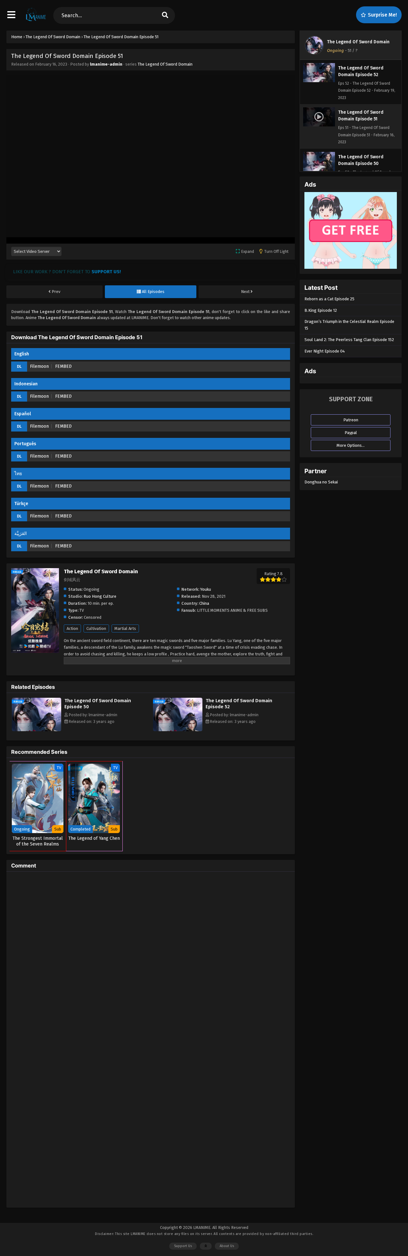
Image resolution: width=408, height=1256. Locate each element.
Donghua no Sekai (321, 482)
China (204, 603)
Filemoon (39, 366)
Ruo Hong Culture (100, 596)
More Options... (351, 445)
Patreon (350, 419)
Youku (205, 589)
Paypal (351, 432)
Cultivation (96, 628)
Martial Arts (125, 628)
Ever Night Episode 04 (324, 351)
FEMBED (63, 366)
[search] (165, 15)
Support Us (183, 1246)
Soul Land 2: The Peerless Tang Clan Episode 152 (349, 339)
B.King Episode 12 (320, 310)
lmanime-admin (106, 64)
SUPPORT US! (106, 272)
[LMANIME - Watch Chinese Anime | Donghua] (36, 21)
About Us (227, 1246)
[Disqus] (150, 956)
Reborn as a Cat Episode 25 (329, 298)
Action (72, 628)
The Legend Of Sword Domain (165, 64)
